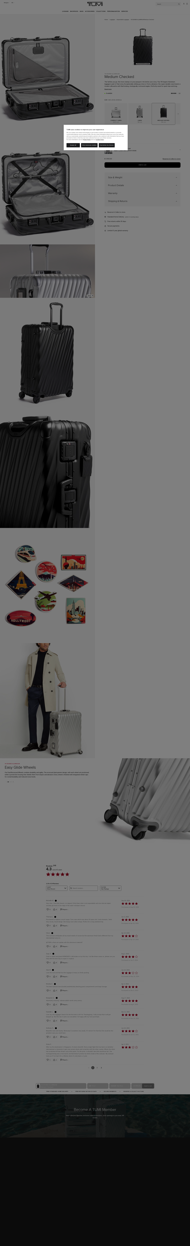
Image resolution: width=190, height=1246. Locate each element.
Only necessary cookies (89, 145)
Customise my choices (107, 145)
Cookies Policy (100, 139)
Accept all (73, 145)
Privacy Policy (87, 139)
